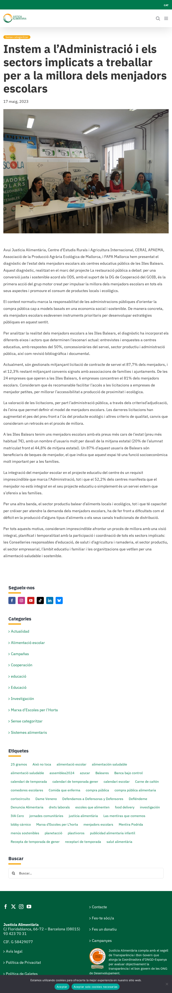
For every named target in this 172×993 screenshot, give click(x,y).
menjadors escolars (98, 824)
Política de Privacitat (23, 962)
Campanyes (102, 940)
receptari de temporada (83, 841)
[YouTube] (30, 600)
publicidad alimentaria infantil (112, 833)
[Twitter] (13, 906)
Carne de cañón (147, 781)
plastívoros (76, 833)
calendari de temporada (29, 781)
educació (18, 676)
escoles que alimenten (92, 807)
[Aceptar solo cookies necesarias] (167, 984)
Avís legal (14, 951)
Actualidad (20, 631)
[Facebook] (12, 600)
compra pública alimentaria (135, 790)
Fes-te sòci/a (103, 918)
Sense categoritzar (16, 37)
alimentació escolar (71, 764)
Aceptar (62, 986)
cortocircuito (20, 798)
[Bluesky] (59, 600)
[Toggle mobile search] (158, 18)
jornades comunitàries (46, 815)
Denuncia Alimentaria (27, 807)
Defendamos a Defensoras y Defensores (92, 798)
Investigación (22, 698)
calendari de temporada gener (75, 781)
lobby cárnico (21, 824)
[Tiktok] (40, 600)
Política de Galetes (22, 973)
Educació (18, 687)
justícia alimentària (83, 815)
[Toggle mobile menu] (166, 18)
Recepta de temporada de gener (35, 841)
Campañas (20, 653)
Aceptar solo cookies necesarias (96, 986)
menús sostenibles (25, 833)
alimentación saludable (109, 764)
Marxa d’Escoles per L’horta (57, 824)
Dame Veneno (46, 798)
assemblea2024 (62, 773)
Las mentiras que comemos (124, 815)
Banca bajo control (128, 773)
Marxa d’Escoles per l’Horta (34, 709)
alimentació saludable (27, 773)
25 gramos (19, 764)
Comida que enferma (64, 790)
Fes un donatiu (104, 929)
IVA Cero (17, 815)
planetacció (53, 833)
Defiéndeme (138, 798)
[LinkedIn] (49, 600)
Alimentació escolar (28, 642)
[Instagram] (21, 600)
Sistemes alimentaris (29, 732)
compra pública (97, 790)
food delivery (124, 807)
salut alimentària (119, 841)
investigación (150, 807)
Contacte (99, 906)
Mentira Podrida (131, 824)
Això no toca (42, 764)
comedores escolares (27, 790)
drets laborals (59, 807)
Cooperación (21, 664)
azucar (85, 773)
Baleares (102, 773)
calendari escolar (117, 781)
